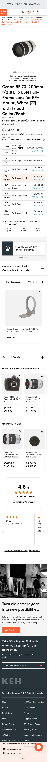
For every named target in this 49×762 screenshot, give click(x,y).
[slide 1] (21, 257)
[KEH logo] (11, 681)
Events (26, 713)
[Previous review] (3, 533)
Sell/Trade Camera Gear (34, 702)
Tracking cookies (14, 749)
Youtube (40, 693)
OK (23, 758)
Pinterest (30, 693)
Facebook (5, 693)
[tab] (14, 281)
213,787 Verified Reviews (23, 496)
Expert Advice (29, 707)
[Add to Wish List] (39, 292)
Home (4, 18)
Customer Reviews (10, 730)
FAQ (4, 719)
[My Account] (33, 12)
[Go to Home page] (3, 12)
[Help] (29, 12)
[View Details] (23, 312)
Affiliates (6, 735)
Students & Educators (33, 735)
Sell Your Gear (11, 630)
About (26, 741)
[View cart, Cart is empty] (37, 12)
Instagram (16, 693)
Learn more (28, 746)
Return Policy (8, 724)
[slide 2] (24, 257)
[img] (23, 492)
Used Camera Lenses (21, 18)
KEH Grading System (32, 724)
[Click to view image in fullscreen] (23, 50)
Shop (10, 18)
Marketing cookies (14, 753)
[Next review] (44, 533)
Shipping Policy (30, 719)
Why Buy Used (30, 730)
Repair (5, 707)
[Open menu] (43, 12)
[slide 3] (27, 257)
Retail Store (7, 713)
